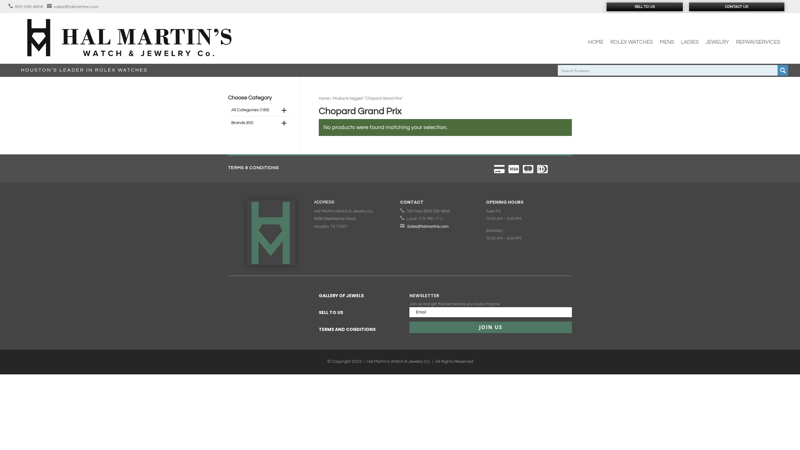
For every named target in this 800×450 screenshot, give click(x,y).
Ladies (689, 42)
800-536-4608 (29, 7)
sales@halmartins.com (76, 7)
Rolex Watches (631, 42)
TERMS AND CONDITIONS (347, 329)
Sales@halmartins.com (427, 226)
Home (595, 42)
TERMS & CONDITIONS (253, 168)
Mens (667, 42)
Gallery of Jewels (341, 295)
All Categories (250, 110)
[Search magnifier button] (783, 70)
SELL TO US (331, 312)
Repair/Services (758, 42)
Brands (242, 123)
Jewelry (717, 42)
